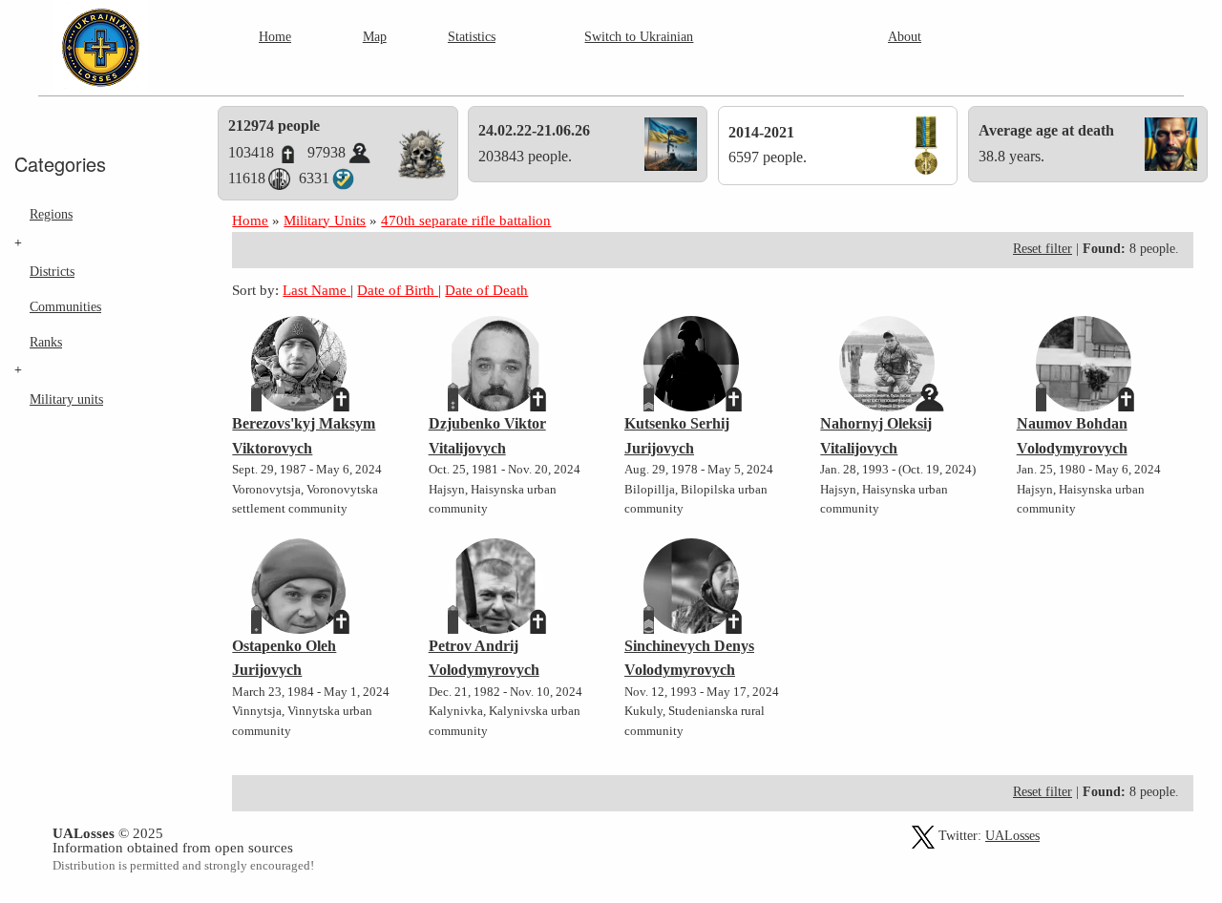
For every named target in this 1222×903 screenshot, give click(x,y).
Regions (51, 213)
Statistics (471, 36)
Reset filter (1042, 249)
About (904, 36)
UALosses (1012, 836)
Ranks (46, 341)
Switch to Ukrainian (638, 36)
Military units (66, 399)
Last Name (316, 290)
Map (375, 36)
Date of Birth (397, 290)
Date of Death (486, 290)
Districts (52, 271)
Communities (65, 306)
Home (275, 36)
